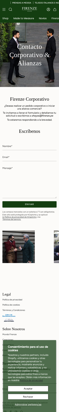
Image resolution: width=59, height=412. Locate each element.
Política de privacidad (31, 380)
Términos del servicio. (11, 219)
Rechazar (28, 396)
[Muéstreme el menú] (4, 9)
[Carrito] (55, 9)
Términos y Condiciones (13, 310)
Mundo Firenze (9, 334)
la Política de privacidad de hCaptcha (19, 217)
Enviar (29, 204)
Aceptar (28, 388)
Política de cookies (11, 305)
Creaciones (7, 339)
